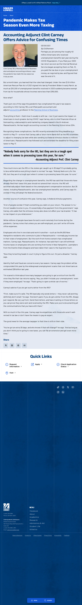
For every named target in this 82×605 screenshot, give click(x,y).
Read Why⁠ (55, 3)
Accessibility (57, 535)
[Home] (8, 9)
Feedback (66, 535)
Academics (34, 517)
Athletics (33, 529)
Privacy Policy (48, 535)
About (32, 514)
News (11, 15)
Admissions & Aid (37, 523)
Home (5, 15)
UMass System (37, 535)
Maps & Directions (17, 535)
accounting (15, 110)
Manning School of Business (46, 110)
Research (34, 520)
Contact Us (28, 535)
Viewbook (34, 511)
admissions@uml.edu (13, 530)
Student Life (35, 526)
